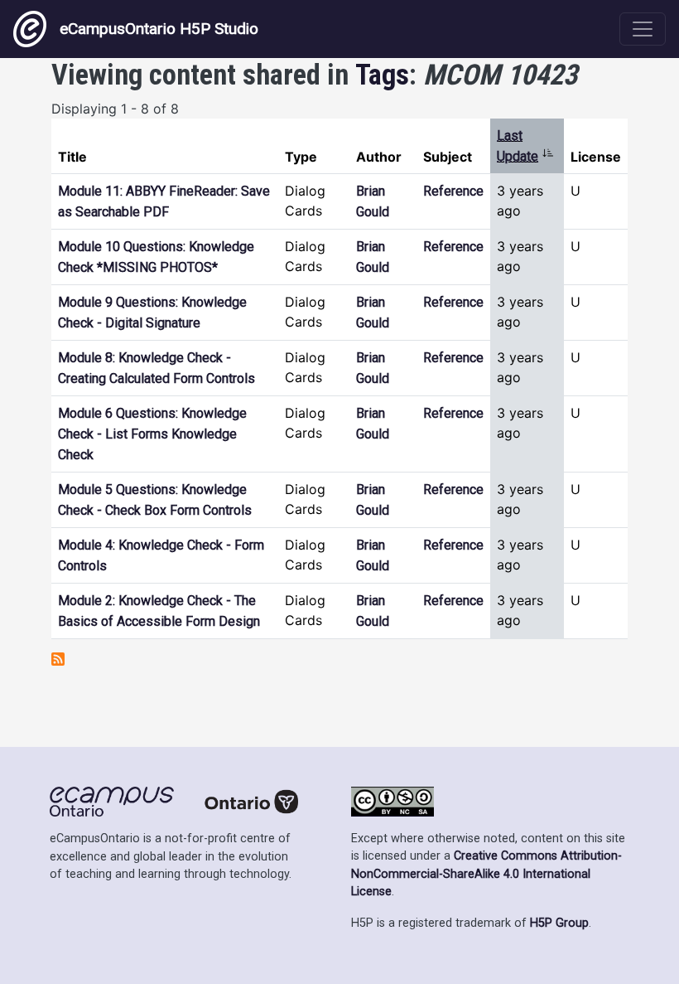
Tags (382, 74)
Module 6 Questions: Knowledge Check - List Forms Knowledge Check (152, 434)
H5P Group (559, 923)
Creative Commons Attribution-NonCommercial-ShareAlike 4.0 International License (486, 874)
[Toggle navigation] (642, 29)
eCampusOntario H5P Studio (159, 28)
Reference (453, 191)
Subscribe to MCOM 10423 (58, 659)
